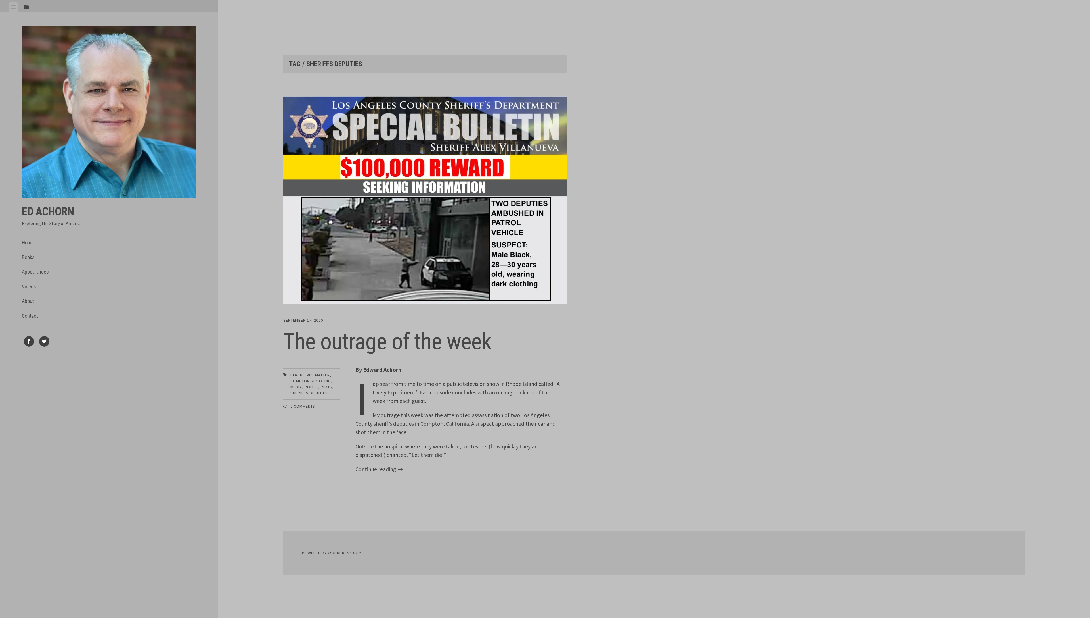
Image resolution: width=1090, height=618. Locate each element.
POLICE (311, 387)
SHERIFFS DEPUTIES (309, 393)
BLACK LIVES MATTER (310, 375)
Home (28, 242)
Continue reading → (379, 469)
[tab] (13, 7)
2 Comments (302, 406)
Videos (29, 287)
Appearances (35, 272)
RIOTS (326, 387)
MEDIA (296, 387)
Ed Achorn (48, 211)
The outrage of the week (387, 341)
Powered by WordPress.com (332, 552)
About (28, 301)
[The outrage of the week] (425, 201)
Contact (30, 316)
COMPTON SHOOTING (310, 381)
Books (28, 257)
